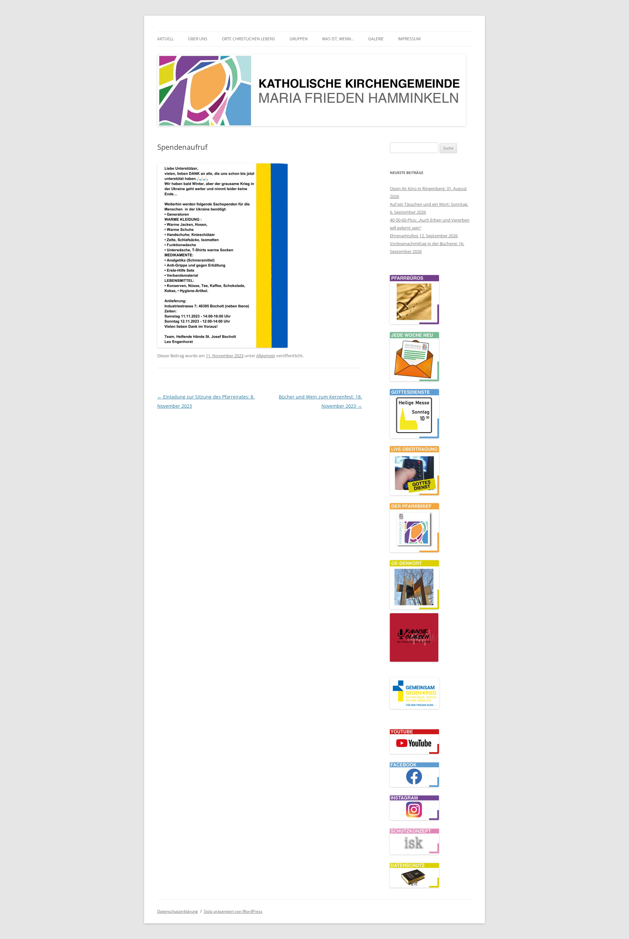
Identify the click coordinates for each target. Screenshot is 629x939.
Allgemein (265, 356)
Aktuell (165, 39)
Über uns (197, 39)
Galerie (376, 39)
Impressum (409, 39)
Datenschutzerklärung (177, 911)
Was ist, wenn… (338, 39)
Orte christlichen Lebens (248, 39)
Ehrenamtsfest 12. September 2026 (424, 236)
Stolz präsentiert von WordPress (233, 911)
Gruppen (299, 39)
